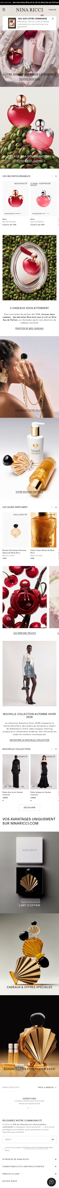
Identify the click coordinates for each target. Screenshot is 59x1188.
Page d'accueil (11, 1087)
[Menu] (2, 8)
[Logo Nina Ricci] (29, 9)
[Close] (52, 18)
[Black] (3, 800)
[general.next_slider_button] (55, 176)
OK (52, 1139)
